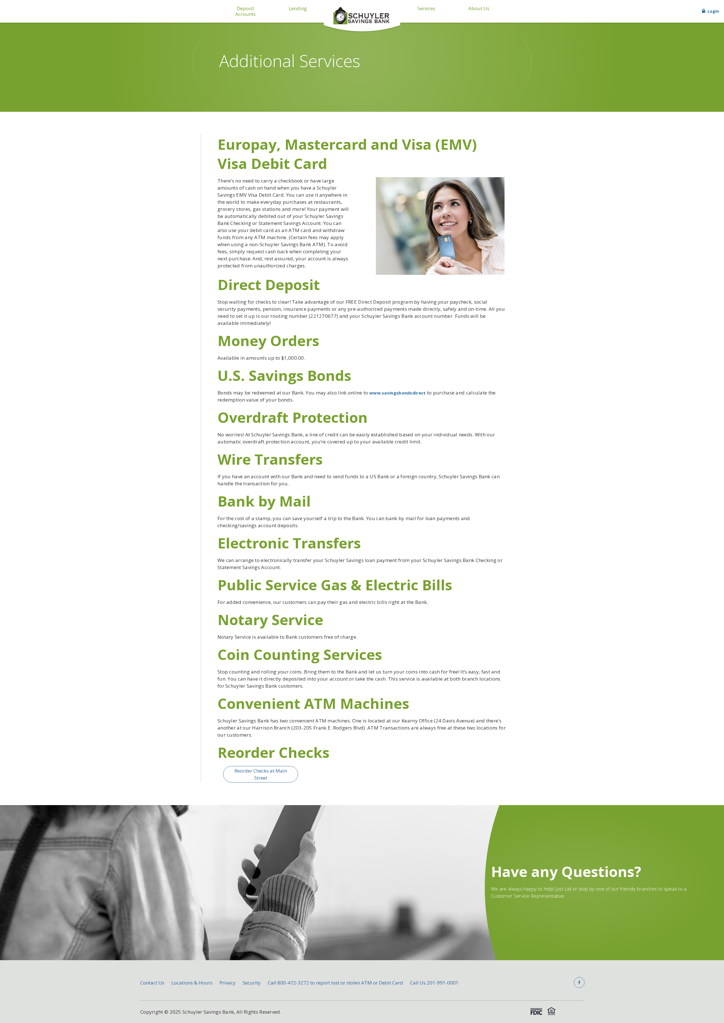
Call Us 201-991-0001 (434, 982)
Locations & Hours (191, 982)
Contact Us (152, 982)
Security (252, 982)
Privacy (227, 982)
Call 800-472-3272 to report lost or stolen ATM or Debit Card (335, 982)
